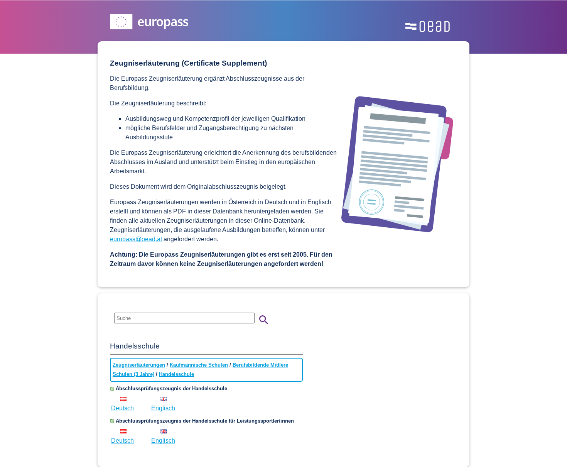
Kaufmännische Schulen (199, 365)
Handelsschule (176, 374)
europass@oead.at (136, 239)
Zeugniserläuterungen (139, 365)
